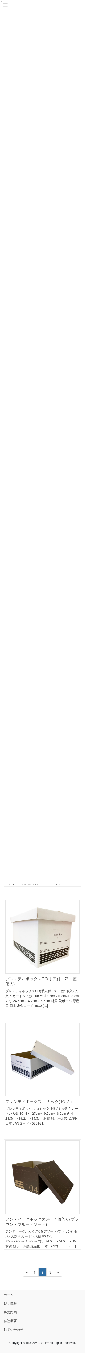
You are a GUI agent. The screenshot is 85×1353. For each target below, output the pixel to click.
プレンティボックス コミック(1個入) (38, 1101)
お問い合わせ (13, 1329)
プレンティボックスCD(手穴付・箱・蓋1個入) (42, 981)
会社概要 (10, 1320)
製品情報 (10, 1303)
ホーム (8, 1294)
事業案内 (10, 1312)
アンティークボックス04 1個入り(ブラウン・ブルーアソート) (42, 1221)
